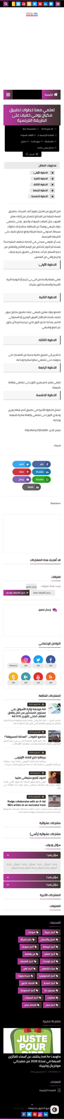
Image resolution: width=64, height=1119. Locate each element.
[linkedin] (45, 4)
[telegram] (18, 4)
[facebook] (24, 1114)
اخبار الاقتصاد (26, 961)
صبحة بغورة (24, 976)
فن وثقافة (30, 954)
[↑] (32, 1104)
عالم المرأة (49, 141)
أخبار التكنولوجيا (47, 976)
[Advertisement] (32, 53)
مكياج (23, 141)
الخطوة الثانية (41, 178)
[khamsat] (12, 4)
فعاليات (51, 997)
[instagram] (40, 1114)
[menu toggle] (58, 3)
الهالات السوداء (26, 135)
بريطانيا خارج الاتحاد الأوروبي (30, 757)
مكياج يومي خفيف (45, 148)
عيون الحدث (35, 141)
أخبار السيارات (31, 997)
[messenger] (51, 4)
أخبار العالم (49, 954)
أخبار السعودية (27, 990)
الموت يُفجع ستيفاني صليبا (30, 777)
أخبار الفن (28, 968)
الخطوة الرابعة (40, 190)
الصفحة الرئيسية (47, 135)
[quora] (23, 4)
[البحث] (6, 3)
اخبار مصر (50, 1005)
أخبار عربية (50, 932)
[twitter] (34, 4)
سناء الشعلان (48, 968)
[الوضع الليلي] (54, 1109)
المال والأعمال (48, 939)
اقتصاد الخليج (28, 983)
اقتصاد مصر (30, 1005)
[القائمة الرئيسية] (8, 94)
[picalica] (18, 1114)
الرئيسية (49, 94)
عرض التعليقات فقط (42, 593)
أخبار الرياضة (49, 947)
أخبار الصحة (49, 983)
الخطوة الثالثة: (40, 184)
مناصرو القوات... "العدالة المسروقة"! (25, 736)
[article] (32, 525)
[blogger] (29, 4)
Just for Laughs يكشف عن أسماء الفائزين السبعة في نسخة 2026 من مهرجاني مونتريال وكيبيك (34, 1061)
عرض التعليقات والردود (15, 593)
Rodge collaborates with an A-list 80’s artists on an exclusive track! (27, 803)
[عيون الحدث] (32, 14)
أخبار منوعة (28, 947)
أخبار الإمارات (48, 961)
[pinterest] (40, 4)
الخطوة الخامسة (39, 196)
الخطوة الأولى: (40, 173)
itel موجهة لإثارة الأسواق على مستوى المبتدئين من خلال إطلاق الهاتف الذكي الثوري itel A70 (27, 712)
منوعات (31, 932)
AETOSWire (53, 1072)
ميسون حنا (49, 990)
